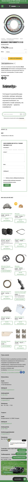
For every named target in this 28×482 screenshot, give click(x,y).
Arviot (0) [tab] (4, 129)
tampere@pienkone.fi (6, 423)
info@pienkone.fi (5, 400)
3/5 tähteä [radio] (10, 150)
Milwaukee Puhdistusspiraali (18, 267)
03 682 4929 (4, 395)
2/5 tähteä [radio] (6, 150)
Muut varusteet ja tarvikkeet (12, 39)
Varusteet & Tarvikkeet (12, 38)
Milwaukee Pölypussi (19, 317)
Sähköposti (6, 171)
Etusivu (3, 38)
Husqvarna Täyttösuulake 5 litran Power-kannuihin (20, 292)
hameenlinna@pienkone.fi (7, 389)
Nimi (4, 164)
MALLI (2, 51)
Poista (25, 49)
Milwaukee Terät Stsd (6, 239)
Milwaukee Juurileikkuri (20, 239)
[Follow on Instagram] (23, 372)
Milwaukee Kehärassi (5, 317)
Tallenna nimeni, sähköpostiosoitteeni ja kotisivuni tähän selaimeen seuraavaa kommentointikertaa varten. (13, 180)
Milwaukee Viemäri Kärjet (6, 213)
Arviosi (5, 152)
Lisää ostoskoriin (15, 58)
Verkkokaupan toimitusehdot (14, 370)
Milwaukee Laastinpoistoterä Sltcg (20, 214)
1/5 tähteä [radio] (4, 150)
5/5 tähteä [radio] (21, 150)
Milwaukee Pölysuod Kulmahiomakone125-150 (7, 267)
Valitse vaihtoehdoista (6, 219)
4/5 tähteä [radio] (14, 150)
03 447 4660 (4, 428)
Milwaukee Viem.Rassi (6, 291)
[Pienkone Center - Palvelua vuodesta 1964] (14, 6)
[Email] (5, 78)
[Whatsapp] (2, 78)
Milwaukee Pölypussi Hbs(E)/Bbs (5, 342)
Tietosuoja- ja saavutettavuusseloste (10, 372)
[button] (2, 6)
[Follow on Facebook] (21, 372)
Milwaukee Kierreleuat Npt (20, 341)
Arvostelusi (6, 147)
